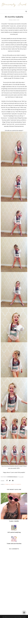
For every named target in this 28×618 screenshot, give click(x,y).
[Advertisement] (14, 597)
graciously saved (9, 616)
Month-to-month (16, 484)
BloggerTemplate (22, 616)
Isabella (7, 484)
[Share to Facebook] (7, 480)
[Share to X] (10, 480)
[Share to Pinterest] (13, 480)
